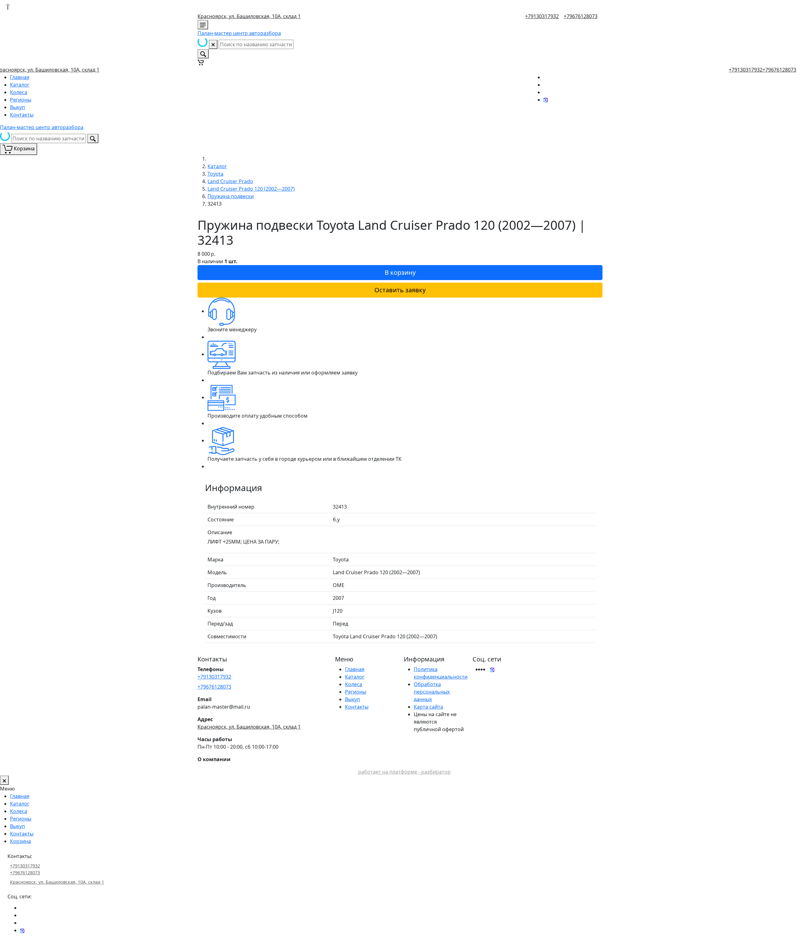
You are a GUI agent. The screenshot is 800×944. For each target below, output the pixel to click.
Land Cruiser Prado (230, 181)
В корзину (400, 272)
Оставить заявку (400, 290)
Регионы (20, 99)
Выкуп (17, 107)
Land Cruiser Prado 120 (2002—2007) (251, 188)
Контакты (21, 114)
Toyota (215, 173)
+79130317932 (542, 16)
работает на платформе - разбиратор (404, 771)
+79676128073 (581, 16)
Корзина (20, 841)
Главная (19, 77)
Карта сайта (428, 706)
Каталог (19, 84)
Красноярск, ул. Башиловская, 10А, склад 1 (249, 16)
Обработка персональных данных (432, 692)
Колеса (18, 92)
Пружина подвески (231, 196)
